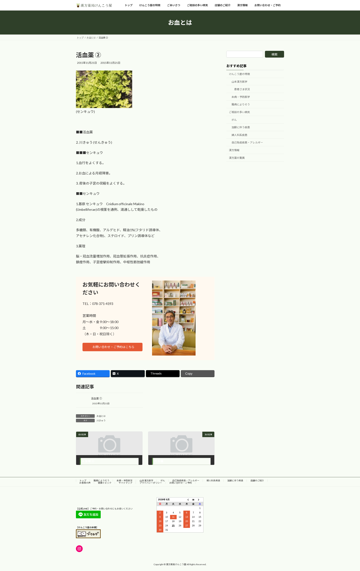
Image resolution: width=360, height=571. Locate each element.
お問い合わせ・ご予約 (180, 482)
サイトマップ (125, 482)
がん (234, 119)
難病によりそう (241, 104)
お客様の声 (85, 482)
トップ (83, 480)
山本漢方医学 (239, 81)
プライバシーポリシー (151, 482)
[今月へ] (193, 499)
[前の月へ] (186, 499)
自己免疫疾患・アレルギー (247, 142)
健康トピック (104, 482)
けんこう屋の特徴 (239, 74)
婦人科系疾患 (239, 135)
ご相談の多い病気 (239, 112)
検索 (275, 54)
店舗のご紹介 (257, 480)
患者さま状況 (242, 89)
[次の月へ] (200, 499)
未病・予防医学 (241, 96)
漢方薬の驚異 (237, 157)
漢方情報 (234, 150)
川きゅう (101, 420)
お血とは (101, 416)
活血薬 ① (96, 398)
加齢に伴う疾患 (241, 127)
